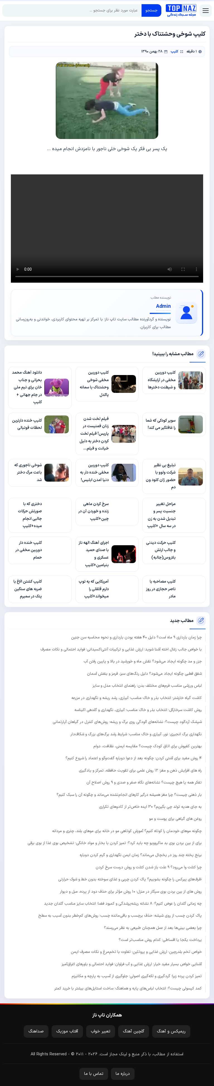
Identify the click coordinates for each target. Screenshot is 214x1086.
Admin (163, 306)
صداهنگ (36, 1031)
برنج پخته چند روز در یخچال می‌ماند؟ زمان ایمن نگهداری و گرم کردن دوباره (141, 855)
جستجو (151, 10)
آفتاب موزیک (67, 1031)
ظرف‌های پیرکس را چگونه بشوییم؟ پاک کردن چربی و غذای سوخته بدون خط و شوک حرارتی (130, 879)
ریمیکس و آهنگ (171, 1031)
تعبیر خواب (100, 1031)
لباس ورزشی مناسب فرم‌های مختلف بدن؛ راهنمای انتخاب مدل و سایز (147, 686)
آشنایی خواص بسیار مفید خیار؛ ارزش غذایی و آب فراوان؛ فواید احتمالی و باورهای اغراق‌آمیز (132, 964)
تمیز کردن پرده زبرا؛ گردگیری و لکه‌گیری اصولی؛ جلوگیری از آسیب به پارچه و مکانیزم (137, 976)
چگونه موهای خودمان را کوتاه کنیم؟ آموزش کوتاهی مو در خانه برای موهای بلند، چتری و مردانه (127, 831)
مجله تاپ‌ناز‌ (181, 10)
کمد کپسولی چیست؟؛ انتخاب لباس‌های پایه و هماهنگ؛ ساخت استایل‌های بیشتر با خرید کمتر (128, 988)
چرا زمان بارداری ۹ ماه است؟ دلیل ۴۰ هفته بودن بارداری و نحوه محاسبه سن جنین (136, 637)
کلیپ (174, 51)
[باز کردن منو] (206, 10)
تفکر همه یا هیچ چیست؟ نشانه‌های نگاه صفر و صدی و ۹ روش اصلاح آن (144, 782)
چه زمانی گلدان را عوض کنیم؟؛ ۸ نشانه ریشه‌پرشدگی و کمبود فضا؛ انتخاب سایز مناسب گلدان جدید (123, 904)
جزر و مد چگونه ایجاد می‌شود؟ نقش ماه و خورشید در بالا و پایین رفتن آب (143, 661)
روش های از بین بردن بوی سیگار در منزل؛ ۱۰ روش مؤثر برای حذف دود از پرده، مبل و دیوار (131, 892)
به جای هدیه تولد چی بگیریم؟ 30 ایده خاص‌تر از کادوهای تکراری (150, 807)
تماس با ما (93, 1074)
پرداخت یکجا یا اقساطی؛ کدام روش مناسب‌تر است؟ (160, 940)
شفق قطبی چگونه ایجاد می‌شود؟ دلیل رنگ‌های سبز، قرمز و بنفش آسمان (144, 674)
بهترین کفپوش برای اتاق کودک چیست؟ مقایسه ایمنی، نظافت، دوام (147, 746)
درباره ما (123, 1074)
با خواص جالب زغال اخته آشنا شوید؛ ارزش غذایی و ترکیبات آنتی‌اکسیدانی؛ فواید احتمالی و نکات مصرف (121, 649)
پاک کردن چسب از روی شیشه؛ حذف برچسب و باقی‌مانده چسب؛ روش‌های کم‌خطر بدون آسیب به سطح (120, 916)
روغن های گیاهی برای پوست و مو (175, 819)
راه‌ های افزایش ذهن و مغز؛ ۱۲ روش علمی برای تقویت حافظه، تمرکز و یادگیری (140, 770)
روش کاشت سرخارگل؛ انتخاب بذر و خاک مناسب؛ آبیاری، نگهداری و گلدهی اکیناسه (138, 710)
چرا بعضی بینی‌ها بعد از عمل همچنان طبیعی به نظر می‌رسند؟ (153, 928)
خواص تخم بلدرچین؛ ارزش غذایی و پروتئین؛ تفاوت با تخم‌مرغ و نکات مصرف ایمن (136, 952)
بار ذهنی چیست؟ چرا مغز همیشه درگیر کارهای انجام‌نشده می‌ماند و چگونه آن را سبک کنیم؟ (129, 795)
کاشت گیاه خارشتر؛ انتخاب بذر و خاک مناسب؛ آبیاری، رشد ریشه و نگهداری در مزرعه (136, 698)
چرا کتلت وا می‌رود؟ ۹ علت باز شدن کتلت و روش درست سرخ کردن (149, 867)
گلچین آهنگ (133, 1031)
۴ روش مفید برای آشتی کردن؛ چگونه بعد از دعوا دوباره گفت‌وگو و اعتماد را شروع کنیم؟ (133, 758)
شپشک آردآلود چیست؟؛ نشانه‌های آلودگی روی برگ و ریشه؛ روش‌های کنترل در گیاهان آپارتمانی (127, 722)
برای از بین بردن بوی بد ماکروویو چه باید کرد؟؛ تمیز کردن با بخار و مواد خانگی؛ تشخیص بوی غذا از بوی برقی (115, 843)
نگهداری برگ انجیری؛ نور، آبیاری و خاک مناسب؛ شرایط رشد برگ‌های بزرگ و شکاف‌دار (136, 734)
